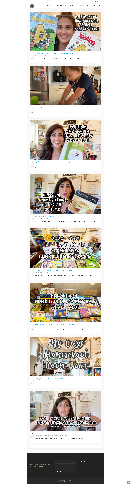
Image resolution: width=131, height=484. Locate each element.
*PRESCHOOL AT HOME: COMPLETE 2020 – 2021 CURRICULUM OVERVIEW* (56, 324)
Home (57, 462)
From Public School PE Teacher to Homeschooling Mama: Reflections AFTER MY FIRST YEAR (61, 433)
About (57, 468)
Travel (66, 435)
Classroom (47, 381)
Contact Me (58, 471)
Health (56, 435)
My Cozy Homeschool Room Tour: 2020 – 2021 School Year (52, 379)
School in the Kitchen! (41, 108)
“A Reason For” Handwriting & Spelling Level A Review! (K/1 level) (54, 53)
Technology (62, 435)
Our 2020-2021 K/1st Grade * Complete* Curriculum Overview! (53, 270)
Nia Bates (41, 55)
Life (46, 110)
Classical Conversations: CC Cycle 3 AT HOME (48, 216)
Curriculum (47, 55)
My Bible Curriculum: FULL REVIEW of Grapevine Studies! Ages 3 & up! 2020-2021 (58, 162)
